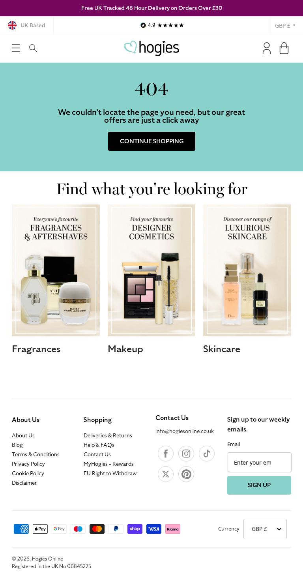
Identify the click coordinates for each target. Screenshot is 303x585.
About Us (25, 420)
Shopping (98, 420)
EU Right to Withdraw (110, 473)
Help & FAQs (99, 445)
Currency (228, 528)
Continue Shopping (151, 141)
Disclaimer (24, 483)
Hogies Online (47, 558)
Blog (17, 445)
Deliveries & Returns (108, 436)
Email (233, 444)
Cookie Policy (28, 473)
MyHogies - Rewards (109, 464)
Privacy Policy (28, 464)
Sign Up (259, 485)
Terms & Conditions (36, 455)
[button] (15, 48)
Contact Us (97, 455)
